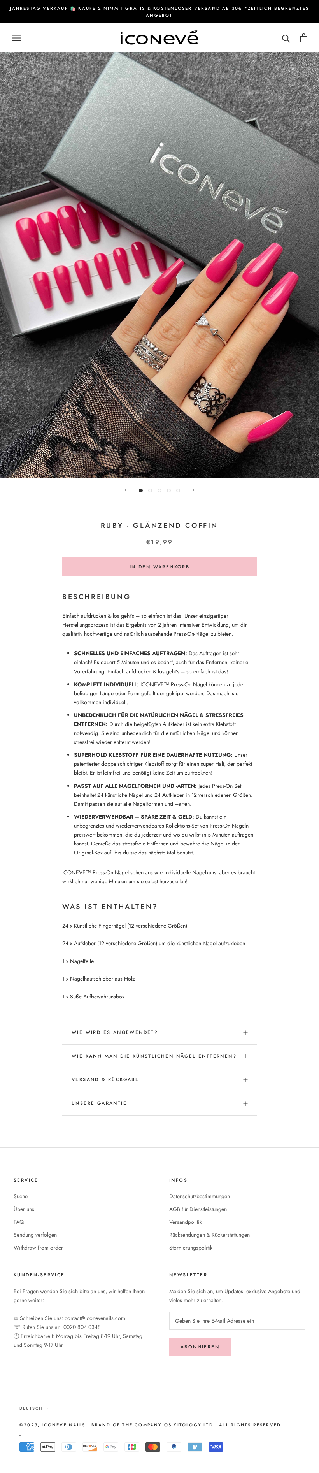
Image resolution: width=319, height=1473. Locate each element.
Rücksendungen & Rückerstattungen (209, 1235)
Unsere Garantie (99, 1103)
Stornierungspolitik (190, 1248)
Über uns (24, 1209)
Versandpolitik (185, 1222)
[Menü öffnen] (16, 38)
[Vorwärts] (193, 490)
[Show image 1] (141, 490)
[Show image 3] (159, 490)
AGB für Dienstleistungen (198, 1209)
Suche (21, 1196)
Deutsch (30, 1408)
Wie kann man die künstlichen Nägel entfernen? (154, 1056)
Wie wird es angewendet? (115, 1032)
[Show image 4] (169, 490)
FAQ (19, 1222)
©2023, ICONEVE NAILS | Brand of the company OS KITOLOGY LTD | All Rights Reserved (150, 1425)
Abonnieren (200, 1346)
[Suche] (286, 38)
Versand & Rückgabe (105, 1079)
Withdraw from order (38, 1248)
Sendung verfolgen (35, 1235)
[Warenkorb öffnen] (303, 37)
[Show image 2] (150, 490)
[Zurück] (125, 490)
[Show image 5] (178, 490)
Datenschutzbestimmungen (199, 1196)
